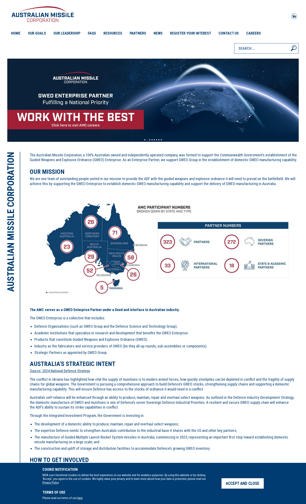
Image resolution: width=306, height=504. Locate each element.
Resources (112, 33)
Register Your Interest (190, 33)
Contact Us (229, 33)
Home (15, 33)
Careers (253, 33)
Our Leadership (66, 33)
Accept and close (242, 483)
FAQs (92, 33)
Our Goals (37, 33)
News (158, 33)
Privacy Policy (50, 482)
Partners (138, 33)
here (80, 498)
